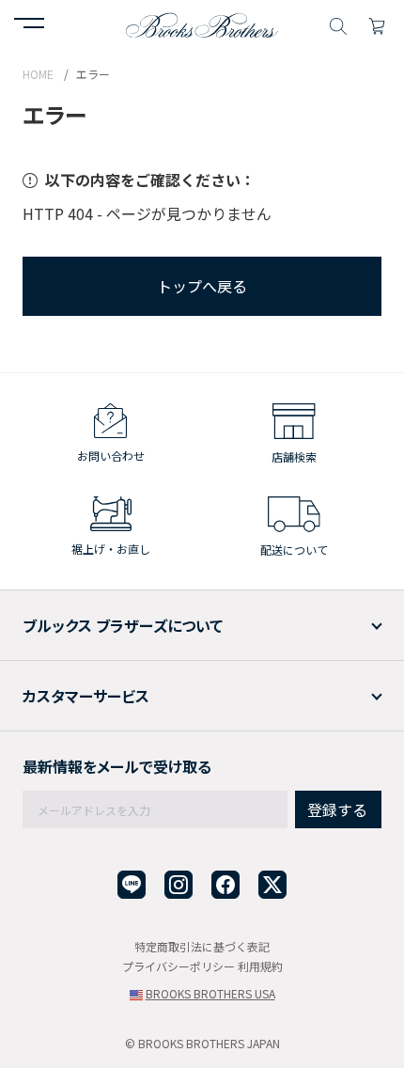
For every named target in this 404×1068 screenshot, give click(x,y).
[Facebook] (225, 885)
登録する (337, 809)
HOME (38, 74)
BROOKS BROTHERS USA (210, 993)
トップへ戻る (202, 286)
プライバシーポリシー (178, 966)
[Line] (131, 885)
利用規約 (260, 966)
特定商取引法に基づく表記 (202, 946)
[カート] (376, 23)
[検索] (338, 23)
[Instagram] (178, 885)
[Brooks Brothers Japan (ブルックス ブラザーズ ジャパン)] (202, 23)
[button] (29, 25)
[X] (272, 885)
